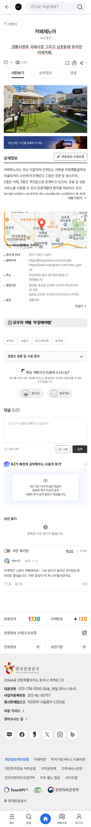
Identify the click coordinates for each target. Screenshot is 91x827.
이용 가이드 (12, 711)
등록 (79, 449)
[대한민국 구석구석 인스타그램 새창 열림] (60, 734)
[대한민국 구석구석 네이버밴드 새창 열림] (72, 734)
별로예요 (64, 393)
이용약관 (40, 759)
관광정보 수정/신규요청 (20, 633)
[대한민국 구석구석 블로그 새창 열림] (9, 734)
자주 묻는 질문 (50, 778)
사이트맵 (71, 778)
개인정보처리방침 (17, 759)
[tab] (12, 819)
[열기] (81, 357)
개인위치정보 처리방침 (20, 769)
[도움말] (6, 449)
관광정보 (10, 647)
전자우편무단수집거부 (20, 778)
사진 (65, 449)
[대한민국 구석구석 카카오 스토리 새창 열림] (34, 734)
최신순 (69, 551)
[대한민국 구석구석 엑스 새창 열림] (47, 734)
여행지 (12, 24)
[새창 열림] (16, 790)
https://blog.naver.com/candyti (50, 260)
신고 (84, 584)
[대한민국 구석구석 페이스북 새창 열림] (22, 734)
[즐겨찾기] (65, 63)
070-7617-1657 (40, 255)
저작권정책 (48, 769)
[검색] (80, 7)
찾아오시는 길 (13, 719)
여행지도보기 (80, 218)
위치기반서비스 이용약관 (68, 759)
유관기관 (57, 647)
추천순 (83, 551)
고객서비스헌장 (71, 769)
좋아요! (35, 393)
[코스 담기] (73, 62)
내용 (75, 198)
